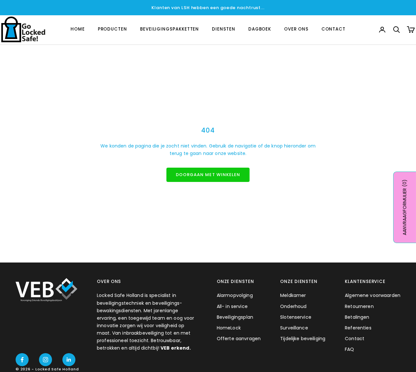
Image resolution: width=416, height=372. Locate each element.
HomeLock (229, 328)
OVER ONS (296, 29)
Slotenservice (295, 317)
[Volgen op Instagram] (45, 359)
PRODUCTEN (112, 29)
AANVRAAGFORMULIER (404, 207)
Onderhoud (293, 306)
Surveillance (294, 328)
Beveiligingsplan (235, 317)
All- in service (232, 306)
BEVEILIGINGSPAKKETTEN (169, 29)
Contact (354, 338)
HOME (78, 29)
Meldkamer (293, 295)
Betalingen (357, 317)
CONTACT (333, 29)
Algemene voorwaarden (372, 295)
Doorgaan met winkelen (208, 175)
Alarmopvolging (235, 295)
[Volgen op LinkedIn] (69, 359)
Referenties (358, 328)
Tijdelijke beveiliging (302, 338)
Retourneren (359, 306)
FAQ (349, 349)
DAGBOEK (259, 29)
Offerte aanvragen (239, 338)
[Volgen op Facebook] (22, 359)
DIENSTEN (223, 29)
